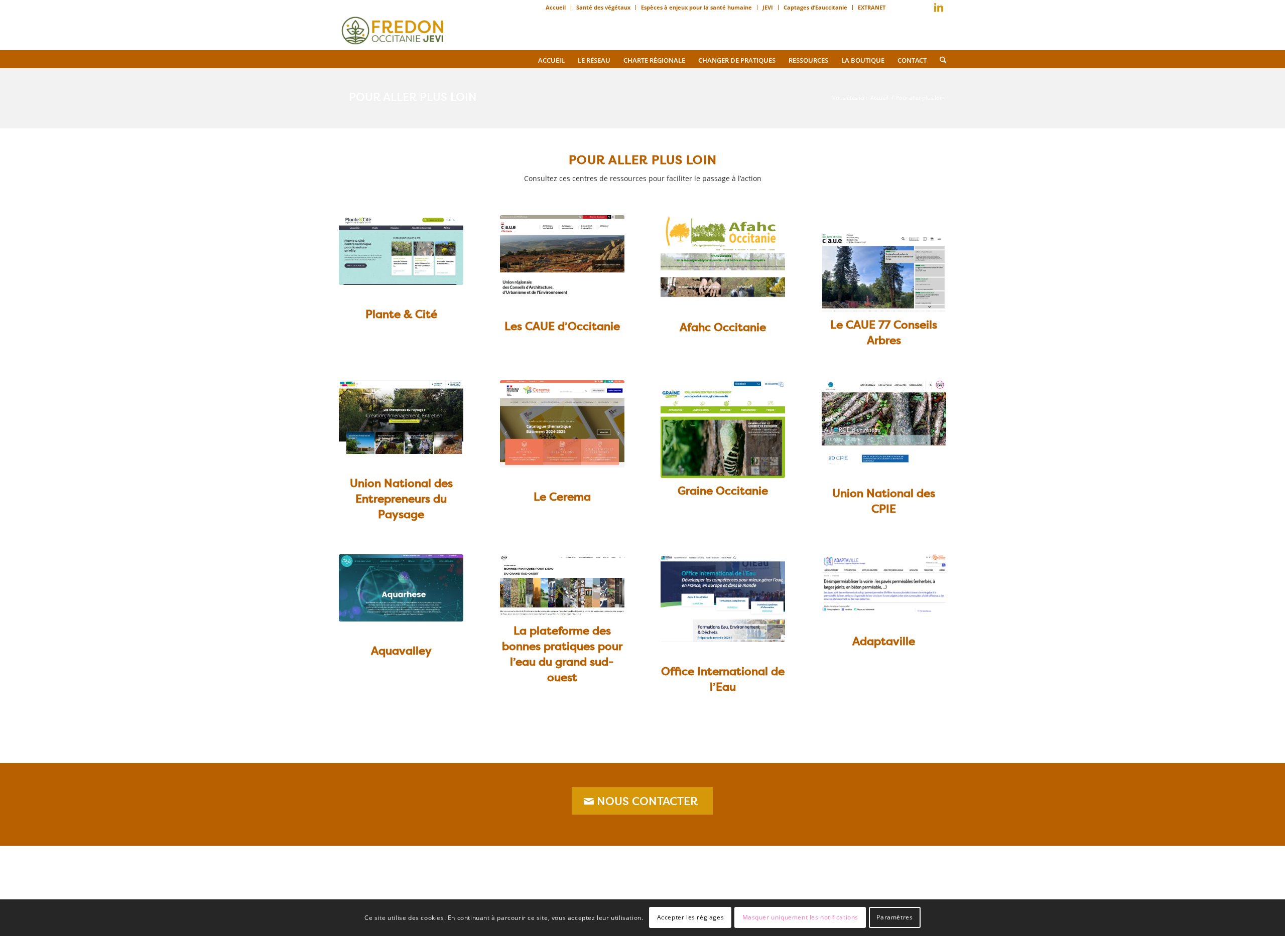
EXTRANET (871, 7)
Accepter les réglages (690, 917)
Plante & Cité (401, 314)
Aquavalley (401, 650)
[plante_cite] (401, 250)
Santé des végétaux (603, 7)
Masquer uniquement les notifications (800, 917)
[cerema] (562, 423)
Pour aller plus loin (413, 96)
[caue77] (884, 272)
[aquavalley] (401, 588)
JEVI (767, 7)
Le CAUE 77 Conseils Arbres (883, 332)
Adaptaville (883, 641)
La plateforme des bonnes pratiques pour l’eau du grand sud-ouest (562, 653)
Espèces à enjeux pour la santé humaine (696, 7)
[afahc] (723, 256)
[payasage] (401, 417)
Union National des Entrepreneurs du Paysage (401, 499)
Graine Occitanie (723, 490)
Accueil (556, 7)
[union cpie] (884, 422)
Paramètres (894, 917)
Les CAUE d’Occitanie (562, 326)
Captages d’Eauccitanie (815, 7)
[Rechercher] (939, 59)
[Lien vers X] (923, 9)
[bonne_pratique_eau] (562, 586)
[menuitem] (556, 7)
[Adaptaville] (884, 583)
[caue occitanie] (562, 256)
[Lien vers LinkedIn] (938, 7)
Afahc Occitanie (723, 327)
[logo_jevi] (392, 27)
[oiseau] (723, 598)
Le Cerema (562, 496)
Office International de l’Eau (723, 679)
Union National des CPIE (883, 501)
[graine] (723, 429)
